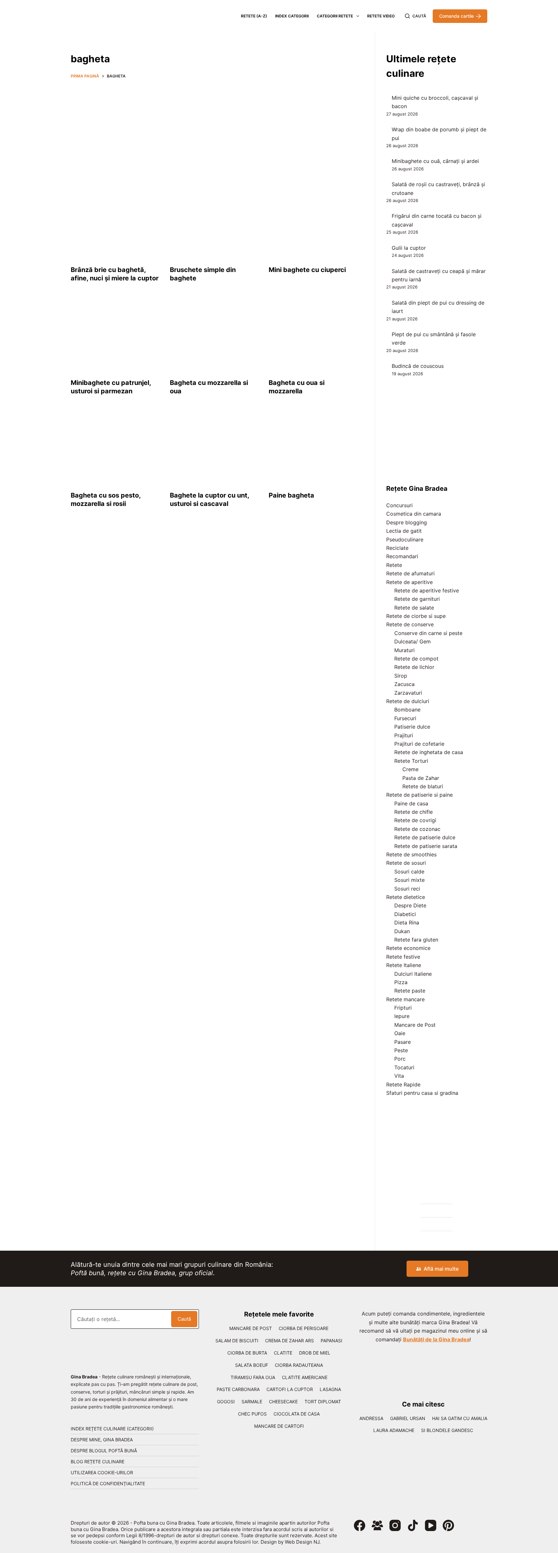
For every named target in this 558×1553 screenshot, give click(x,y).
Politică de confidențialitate (108, 1483)
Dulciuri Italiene (413, 974)
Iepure (401, 1016)
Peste (401, 1050)
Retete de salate (414, 607)
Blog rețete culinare (97, 1461)
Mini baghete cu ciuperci (307, 270)
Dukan (402, 931)
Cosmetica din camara (413, 513)
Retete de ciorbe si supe (416, 616)
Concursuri (399, 505)
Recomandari (402, 556)
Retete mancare (405, 999)
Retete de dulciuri (407, 701)
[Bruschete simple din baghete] (214, 222)
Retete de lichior (414, 667)
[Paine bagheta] (313, 448)
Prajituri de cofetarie (419, 744)
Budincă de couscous (418, 366)
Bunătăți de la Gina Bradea (436, 1339)
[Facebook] (359, 1525)
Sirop (400, 675)
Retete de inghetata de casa (428, 752)
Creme (410, 769)
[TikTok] (412, 1525)
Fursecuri (405, 718)
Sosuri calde (409, 871)
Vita (399, 1076)
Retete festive (403, 956)
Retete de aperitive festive (426, 590)
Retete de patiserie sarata (425, 846)
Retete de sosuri (406, 863)
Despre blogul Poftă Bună (104, 1450)
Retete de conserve (410, 624)
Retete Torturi (411, 761)
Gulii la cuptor (409, 248)
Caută (184, 1319)
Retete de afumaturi (410, 573)
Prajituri (403, 735)
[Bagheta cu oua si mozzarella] (313, 335)
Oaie (399, 1033)
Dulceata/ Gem (412, 641)
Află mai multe (441, 1269)
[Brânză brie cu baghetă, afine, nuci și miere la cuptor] (115, 222)
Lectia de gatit (404, 531)
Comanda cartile (456, 16)
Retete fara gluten (416, 939)
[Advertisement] (214, 131)
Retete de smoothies (411, 854)
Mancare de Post (415, 1025)
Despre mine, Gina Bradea (102, 1439)
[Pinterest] (448, 1525)
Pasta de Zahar (420, 778)
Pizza (401, 982)
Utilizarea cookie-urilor (102, 1472)
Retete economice (408, 948)
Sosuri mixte (409, 880)
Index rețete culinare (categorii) (112, 1428)
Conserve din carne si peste (428, 633)
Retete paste (409, 990)
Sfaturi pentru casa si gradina (422, 1093)
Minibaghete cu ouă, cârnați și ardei (435, 161)
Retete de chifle (413, 812)
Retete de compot (416, 658)
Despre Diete (410, 905)
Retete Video (381, 16)
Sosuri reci (407, 888)
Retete (394, 565)
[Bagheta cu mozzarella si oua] (214, 335)
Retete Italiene (403, 965)
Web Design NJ (302, 1542)
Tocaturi (404, 1067)
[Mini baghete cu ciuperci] (313, 222)
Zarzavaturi (408, 693)
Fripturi (403, 1007)
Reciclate (397, 548)
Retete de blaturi (422, 786)
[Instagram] (395, 1525)
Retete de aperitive (409, 582)
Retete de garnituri (417, 599)
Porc (400, 1058)
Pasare (402, 1042)
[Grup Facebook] (377, 1525)
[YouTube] (430, 1525)
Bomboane (407, 709)
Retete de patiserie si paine (419, 795)
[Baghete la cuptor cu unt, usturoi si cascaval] (214, 448)
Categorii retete (335, 16)
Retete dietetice (405, 897)
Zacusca (404, 684)
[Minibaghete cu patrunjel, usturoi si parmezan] (115, 335)
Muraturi (404, 650)
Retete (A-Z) (254, 16)
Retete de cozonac (417, 829)
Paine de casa (411, 803)
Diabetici (405, 914)
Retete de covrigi (415, 820)
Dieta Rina (406, 922)
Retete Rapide (403, 1084)
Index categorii (292, 16)
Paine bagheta (291, 495)
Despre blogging (406, 522)
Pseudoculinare (404, 539)
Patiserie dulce (412, 726)
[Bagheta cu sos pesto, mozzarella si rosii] (115, 448)
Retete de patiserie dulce (424, 837)
